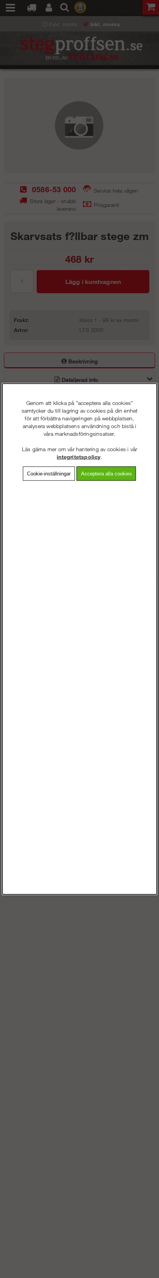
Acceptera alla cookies (106, 473)
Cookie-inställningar (49, 473)
